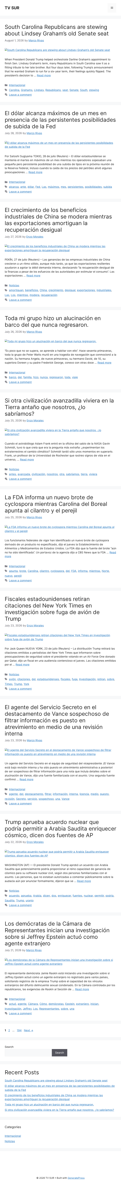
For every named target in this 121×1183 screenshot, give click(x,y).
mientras (22, 295)
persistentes (75, 186)
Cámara (33, 1003)
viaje (75, 377)
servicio (32, 798)
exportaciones (86, 290)
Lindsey (39, 90)
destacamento (34, 794)
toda (67, 377)
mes (63, 186)
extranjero (82, 1003)
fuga (75, 679)
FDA (73, 571)
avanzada (24, 474)
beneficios (31, 290)
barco (12, 377)
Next (28, 1030)
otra (61, 474)
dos (54, 895)
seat (65, 90)
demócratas (56, 1003)
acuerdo (14, 895)
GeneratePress (76, 1177)
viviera (93, 474)
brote (22, 571)
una (57, 798)
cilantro (44, 571)
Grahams (26, 90)
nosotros (52, 474)
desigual (70, 290)
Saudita (9, 900)
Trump (18, 684)
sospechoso (46, 798)
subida (107, 186)
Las (44, 186)
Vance (65, 798)
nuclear (88, 895)
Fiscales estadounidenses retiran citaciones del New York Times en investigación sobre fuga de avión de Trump (52, 609)
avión (12, 679)
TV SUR (12, 7)
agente (13, 794)
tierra (84, 474)
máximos (53, 186)
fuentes (77, 895)
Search (9, 1046)
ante (23, 186)
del (20, 377)
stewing (94, 90)
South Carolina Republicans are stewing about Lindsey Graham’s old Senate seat (57, 30)
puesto (104, 794)
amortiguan (16, 290)
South (83, 90)
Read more (44, 75)
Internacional (17, 85)
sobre (110, 679)
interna (73, 794)
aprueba (26, 895)
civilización (38, 474)
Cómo (43, 1003)
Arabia (37, 895)
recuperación (49, 295)
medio (94, 794)
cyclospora (57, 571)
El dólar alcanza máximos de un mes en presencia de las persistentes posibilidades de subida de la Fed (60, 120)
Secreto (21, 798)
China (43, 290)
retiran (101, 679)
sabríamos (72, 474)
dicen (46, 895)
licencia (84, 794)
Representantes (49, 1008)
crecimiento (56, 290)
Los (13, 295)
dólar (31, 186)
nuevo (8, 575)
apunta (13, 571)
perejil (18, 575)
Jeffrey (27, 1008)
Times (8, 684)
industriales (104, 290)
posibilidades (93, 186)
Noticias (14, 285)
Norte (105, 571)
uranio (30, 900)
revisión (9, 798)
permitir (99, 895)
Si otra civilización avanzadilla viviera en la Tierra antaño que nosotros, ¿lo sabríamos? (59, 407)
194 (19, 1030)
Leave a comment (20, 94)
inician (94, 1003)
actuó (12, 1003)
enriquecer (64, 895)
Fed (37, 186)
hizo (35, 377)
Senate (73, 90)
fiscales (65, 679)
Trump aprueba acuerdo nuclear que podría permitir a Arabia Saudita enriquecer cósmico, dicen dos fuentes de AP (60, 828)
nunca (44, 377)
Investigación (87, 679)
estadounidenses (48, 679)
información (60, 794)
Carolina (14, 90)
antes (12, 474)
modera (34, 295)
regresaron (56, 377)
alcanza (14, 186)
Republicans (53, 90)
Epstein (70, 1003)
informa (83, 571)
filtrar (48, 794)
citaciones (23, 679)
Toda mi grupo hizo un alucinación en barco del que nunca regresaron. (53, 321)
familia (27, 377)
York (26, 684)
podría (110, 895)
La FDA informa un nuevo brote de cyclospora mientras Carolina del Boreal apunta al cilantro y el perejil (56, 504)
